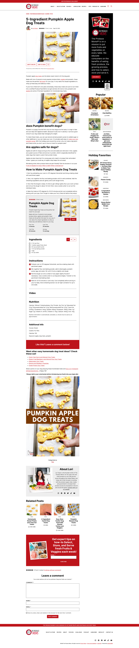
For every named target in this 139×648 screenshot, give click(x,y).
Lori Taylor (35, 28)
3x (74, 239)
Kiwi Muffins (107, 113)
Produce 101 (95, 6)
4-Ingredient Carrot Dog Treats (45, 520)
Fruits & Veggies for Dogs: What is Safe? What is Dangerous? (44, 165)
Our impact (96, 77)
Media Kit (101, 632)
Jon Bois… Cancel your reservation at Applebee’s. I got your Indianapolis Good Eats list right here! (107, 140)
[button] (29, 199)
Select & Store (61, 6)
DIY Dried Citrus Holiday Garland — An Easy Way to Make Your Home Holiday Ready (105, 167)
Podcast (86, 632)
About (52, 6)
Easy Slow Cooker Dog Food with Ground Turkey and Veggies (59, 523)
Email (53, 555)
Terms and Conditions (91, 643)
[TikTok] (71, 493)
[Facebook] (64, 493)
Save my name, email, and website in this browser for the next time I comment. (49, 613)
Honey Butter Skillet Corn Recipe (105, 204)
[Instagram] (58, 493)
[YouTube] (74, 493)
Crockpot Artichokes (94, 114)
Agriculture (77, 6)
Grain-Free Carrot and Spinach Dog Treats (42, 357)
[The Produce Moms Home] (32, 6)
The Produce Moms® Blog (37, 13)
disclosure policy (50, 68)
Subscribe (103, 6)
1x (68, 239)
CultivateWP (110, 643)
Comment (30, 582)
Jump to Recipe (31, 64)
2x (71, 239)
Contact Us (109, 632)
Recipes (84, 6)
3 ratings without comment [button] (52, 570)
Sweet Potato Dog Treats (36, 365)
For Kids (68, 6)
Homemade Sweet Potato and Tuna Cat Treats (32, 521)
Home (27, 13)
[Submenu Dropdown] (55, 6)
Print (73, 219)
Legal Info (99, 643)
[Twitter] (68, 493)
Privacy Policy (83, 643)
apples (63, 79)
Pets (90, 6)
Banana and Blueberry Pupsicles (39, 363)
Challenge (78, 632)
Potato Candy (106, 179)
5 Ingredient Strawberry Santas (105, 192)
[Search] (111, 6)
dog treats (38, 76)
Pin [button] (67, 219)
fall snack (42, 81)
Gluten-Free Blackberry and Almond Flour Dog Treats (45, 359)
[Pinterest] (61, 493)
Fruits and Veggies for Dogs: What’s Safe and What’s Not (94, 137)
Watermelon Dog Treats (36, 361)
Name (28, 600)
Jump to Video (42, 64)
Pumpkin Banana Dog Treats (73, 520)
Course (47, 13)
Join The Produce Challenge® (69, 1)
